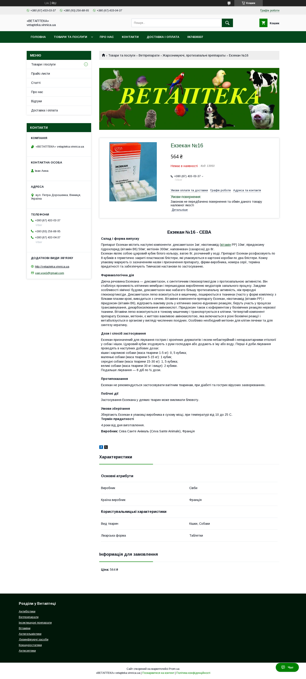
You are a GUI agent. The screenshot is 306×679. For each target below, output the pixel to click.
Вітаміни (24, 628)
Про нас (107, 37)
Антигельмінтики (30, 633)
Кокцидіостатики (30, 645)
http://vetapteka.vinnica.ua (52, 266)
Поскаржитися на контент (158, 673)
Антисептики (27, 650)
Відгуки (36, 101)
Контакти (130, 37)
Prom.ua (174, 668)
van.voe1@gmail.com (49, 272)
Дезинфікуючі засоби (33, 639)
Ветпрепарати (149, 55)
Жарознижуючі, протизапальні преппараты (194, 55)
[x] (106, 448)
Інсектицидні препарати (35, 622)
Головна (38, 37)
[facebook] (101, 448)
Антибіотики (27, 611)
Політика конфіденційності (193, 673)
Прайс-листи (40, 73)
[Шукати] (227, 23)
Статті (36, 83)
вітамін (226, 244)
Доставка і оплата (163, 37)
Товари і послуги (43, 64)
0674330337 (195, 37)
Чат (290, 667)
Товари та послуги (70, 37)
